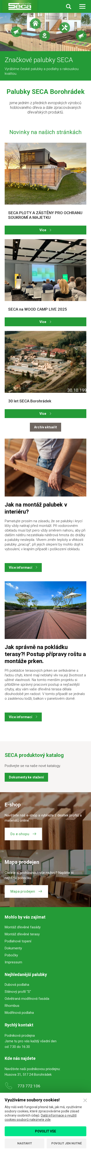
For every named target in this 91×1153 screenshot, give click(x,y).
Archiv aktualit (45, 427)
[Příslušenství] (81, 35)
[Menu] (82, 6)
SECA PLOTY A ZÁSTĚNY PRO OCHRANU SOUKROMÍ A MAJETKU (45, 215)
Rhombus (12, 1006)
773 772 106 (29, 1086)
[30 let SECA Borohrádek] (45, 362)
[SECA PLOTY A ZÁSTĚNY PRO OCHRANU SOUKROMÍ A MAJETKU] (45, 174)
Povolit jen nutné (66, 1143)
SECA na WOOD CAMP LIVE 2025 (37, 309)
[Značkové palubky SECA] (19, 6)
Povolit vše (45, 1131)
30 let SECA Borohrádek (29, 401)
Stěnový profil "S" (18, 992)
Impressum (13, 962)
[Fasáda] (35, 23)
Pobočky (11, 955)
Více (42, 230)
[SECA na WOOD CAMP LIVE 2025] (45, 270)
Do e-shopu (19, 834)
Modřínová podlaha (19, 1013)
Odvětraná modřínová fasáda (27, 999)
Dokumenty (13, 948)
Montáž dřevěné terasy (22, 934)
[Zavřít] (85, 1100)
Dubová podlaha (17, 985)
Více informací (20, 567)
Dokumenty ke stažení (26, 777)
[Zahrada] (44, 35)
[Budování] (16, 31)
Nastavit (24, 1143)
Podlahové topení (18, 941)
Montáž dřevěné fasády (23, 927)
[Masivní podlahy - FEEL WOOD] (64, 27)
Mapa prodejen (22, 891)
